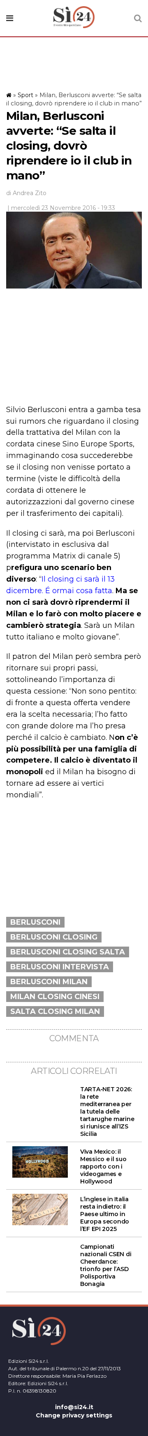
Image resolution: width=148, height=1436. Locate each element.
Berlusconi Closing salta (67, 952)
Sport (25, 95)
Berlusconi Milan (49, 981)
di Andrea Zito (26, 193)
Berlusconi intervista (59, 966)
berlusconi (35, 922)
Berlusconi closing (53, 937)
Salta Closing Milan (55, 1011)
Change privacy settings (74, 1415)
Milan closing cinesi (54, 996)
